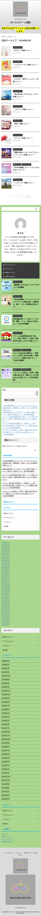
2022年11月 (5, 614)
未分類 (4, 650)
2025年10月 (5, 551)
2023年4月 (5, 603)
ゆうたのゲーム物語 (20, 22)
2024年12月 (5, 560)
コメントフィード (7, 839)
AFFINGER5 (21, 913)
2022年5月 (5, 625)
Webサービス (10, 273)
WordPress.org (7, 841)
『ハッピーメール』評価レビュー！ (25, 65)
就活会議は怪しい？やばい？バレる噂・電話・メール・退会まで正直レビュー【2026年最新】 (25, 321)
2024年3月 (5, 578)
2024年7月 (5, 569)
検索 (4, 390)
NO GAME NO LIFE (20, 907)
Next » (28, 196)
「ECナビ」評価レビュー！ (23, 50)
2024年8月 (5, 567)
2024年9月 (5, 565)
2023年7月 (5, 596)
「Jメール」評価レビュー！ (23, 138)
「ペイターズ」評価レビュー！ (24, 183)
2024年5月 (5, 574)
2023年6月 (5, 598)
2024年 (9, 36)
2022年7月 (5, 620)
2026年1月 (5, 549)
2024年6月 (5, 571)
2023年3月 (5, 605)
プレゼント (9, 269)
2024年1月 (5, 583)
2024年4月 (5, 576)
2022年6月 (5, 622)
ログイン (4, 834)
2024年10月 (5, 563)
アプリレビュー (10, 265)
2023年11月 (5, 587)
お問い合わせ (10, 276)
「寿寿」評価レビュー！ (21, 124)
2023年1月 (5, 609)
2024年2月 (5, 580)
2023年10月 (5, 589)
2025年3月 (5, 556)
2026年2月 (5, 547)
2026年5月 (5, 545)
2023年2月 (5, 607)
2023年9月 (5, 591)
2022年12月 (5, 611)
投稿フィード (6, 836)
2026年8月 (5, 543)
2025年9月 (5, 554)
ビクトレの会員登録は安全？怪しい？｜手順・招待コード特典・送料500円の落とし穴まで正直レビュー (25, 338)
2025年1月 (5, 558)
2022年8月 (5, 618)
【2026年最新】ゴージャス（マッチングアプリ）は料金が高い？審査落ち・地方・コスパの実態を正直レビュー (20, 408)
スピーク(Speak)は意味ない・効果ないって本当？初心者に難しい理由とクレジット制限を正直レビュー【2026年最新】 (20, 425)
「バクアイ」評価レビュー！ (23, 109)
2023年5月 (5, 600)
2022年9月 (5, 616)
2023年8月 (5, 594)
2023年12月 (5, 585)
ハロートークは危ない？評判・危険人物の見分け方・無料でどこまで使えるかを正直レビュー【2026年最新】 (20, 432)
